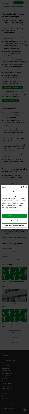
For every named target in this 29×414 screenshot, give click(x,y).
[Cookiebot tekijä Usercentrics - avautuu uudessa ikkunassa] (20, 187)
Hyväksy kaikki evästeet (14, 216)
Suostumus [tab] (5, 191)
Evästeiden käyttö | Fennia (14, 210)
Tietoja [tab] (24, 191)
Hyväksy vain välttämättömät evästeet (14, 225)
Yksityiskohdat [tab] (14, 191)
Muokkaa (13, 220)
